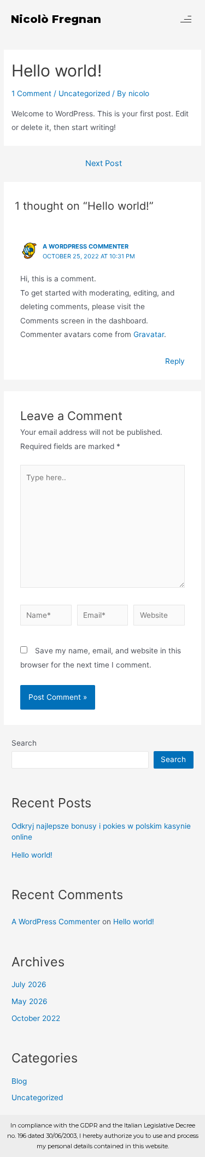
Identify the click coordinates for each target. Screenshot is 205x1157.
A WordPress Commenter (85, 246)
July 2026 (28, 984)
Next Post (103, 164)
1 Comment (31, 93)
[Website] (159, 617)
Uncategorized (84, 93)
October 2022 (35, 1018)
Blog (19, 1081)
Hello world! (31, 855)
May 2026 (29, 1001)
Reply (175, 361)
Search (24, 743)
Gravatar (148, 334)
